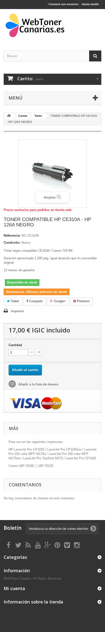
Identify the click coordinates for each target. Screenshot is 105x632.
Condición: (12, 242)
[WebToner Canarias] (52, 25)
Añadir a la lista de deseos (37, 384)
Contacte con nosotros (63, 4)
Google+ (59, 301)
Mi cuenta (14, 588)
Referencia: (12, 235)
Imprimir (17, 311)
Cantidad (15, 345)
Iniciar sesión (90, 4)
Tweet (14, 301)
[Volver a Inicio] (8, 116)
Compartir (35, 301)
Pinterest (83, 301)
